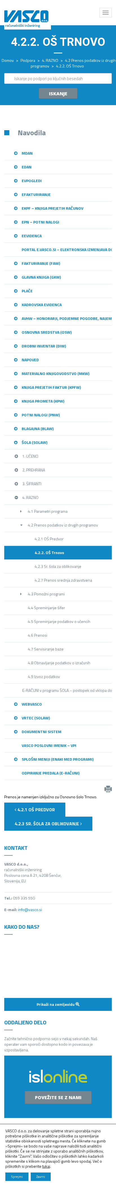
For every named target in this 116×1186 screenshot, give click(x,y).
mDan (27, 153)
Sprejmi (17, 1176)
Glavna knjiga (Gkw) (41, 277)
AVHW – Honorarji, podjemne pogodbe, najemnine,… (67, 318)
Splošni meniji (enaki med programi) (57, 759)
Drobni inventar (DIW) (44, 346)
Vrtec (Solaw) (36, 718)
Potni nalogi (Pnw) (41, 415)
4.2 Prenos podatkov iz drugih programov (63, 525)
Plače (27, 291)
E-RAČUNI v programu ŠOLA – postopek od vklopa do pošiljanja (67, 690)
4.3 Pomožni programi (46, 594)
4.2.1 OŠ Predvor (49, 539)
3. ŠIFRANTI (31, 484)
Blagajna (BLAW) (37, 429)
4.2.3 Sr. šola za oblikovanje (58, 566)
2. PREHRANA (33, 470)
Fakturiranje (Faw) (41, 263)
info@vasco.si (30, 909)
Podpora (28, 60)
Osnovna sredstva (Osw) (47, 332)
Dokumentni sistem (41, 732)
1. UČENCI (30, 456)
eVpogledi (32, 181)
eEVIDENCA (32, 236)
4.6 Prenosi (37, 635)
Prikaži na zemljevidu (56, 1004)
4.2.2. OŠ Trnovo (49, 552)
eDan (27, 167)
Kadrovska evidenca (42, 305)
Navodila (32, 132)
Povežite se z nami (58, 1097)
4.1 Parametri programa (48, 511)
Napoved (30, 360)
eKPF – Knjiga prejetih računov (52, 208)
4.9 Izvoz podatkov (44, 676)
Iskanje (58, 94)
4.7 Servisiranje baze (46, 649)
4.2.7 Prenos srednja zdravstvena (63, 580)
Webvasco (32, 704)
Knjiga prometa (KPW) (43, 401)
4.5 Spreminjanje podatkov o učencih (59, 621)
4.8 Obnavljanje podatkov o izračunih (59, 663)
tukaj (46, 1166)
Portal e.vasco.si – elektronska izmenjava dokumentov (67, 249)
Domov (8, 60)
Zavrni (40, 1176)
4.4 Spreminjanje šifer (46, 608)
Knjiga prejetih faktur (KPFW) (51, 387)
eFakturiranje (36, 194)
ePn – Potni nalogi (40, 222)
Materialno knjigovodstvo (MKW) (55, 373)
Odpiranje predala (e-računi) (50, 773)
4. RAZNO (50, 60)
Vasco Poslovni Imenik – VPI (49, 745)
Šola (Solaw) (34, 442)
